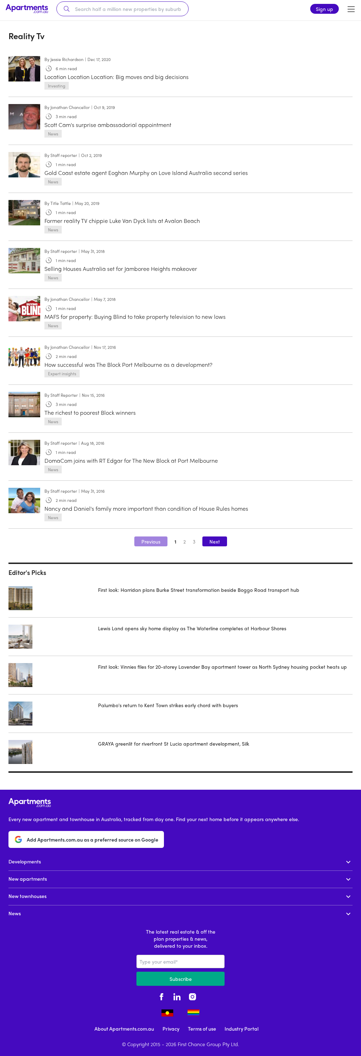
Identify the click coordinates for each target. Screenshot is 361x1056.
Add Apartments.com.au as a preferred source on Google (92, 839)
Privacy (171, 1028)
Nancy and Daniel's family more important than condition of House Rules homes (146, 508)
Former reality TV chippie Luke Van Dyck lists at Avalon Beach (122, 221)
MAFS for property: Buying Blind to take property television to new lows (135, 316)
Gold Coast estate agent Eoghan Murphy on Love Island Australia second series (146, 173)
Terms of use (202, 1028)
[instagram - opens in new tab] (192, 995)
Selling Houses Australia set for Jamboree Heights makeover (120, 269)
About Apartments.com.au (124, 1028)
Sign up (324, 8)
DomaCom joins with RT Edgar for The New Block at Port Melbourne (131, 460)
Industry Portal (241, 1028)
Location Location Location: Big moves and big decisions (116, 77)
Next (214, 541)
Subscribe (181, 978)
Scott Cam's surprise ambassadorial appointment (107, 125)
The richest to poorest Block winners (90, 412)
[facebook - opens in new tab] (161, 995)
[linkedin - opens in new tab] (177, 995)
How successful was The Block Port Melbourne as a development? (128, 364)
